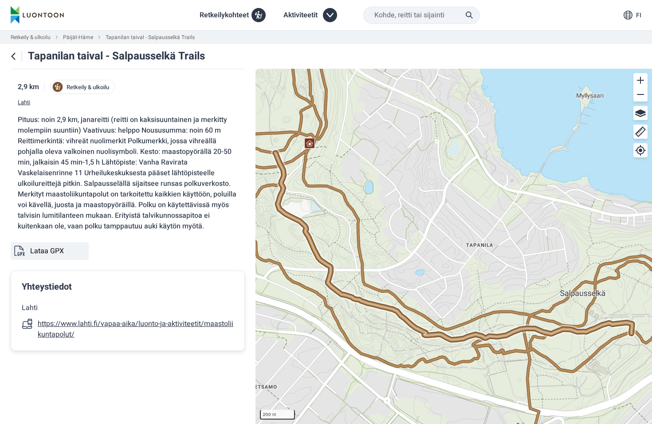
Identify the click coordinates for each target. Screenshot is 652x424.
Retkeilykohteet (224, 15)
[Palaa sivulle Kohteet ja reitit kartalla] (13, 56)
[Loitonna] (640, 94)
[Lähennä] (640, 80)
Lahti (24, 102)
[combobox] (421, 15)
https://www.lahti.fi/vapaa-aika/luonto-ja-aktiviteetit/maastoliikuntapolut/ (135, 329)
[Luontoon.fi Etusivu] (37, 15)
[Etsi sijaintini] (640, 150)
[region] (453, 246)
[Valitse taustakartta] (640, 113)
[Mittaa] (640, 132)
